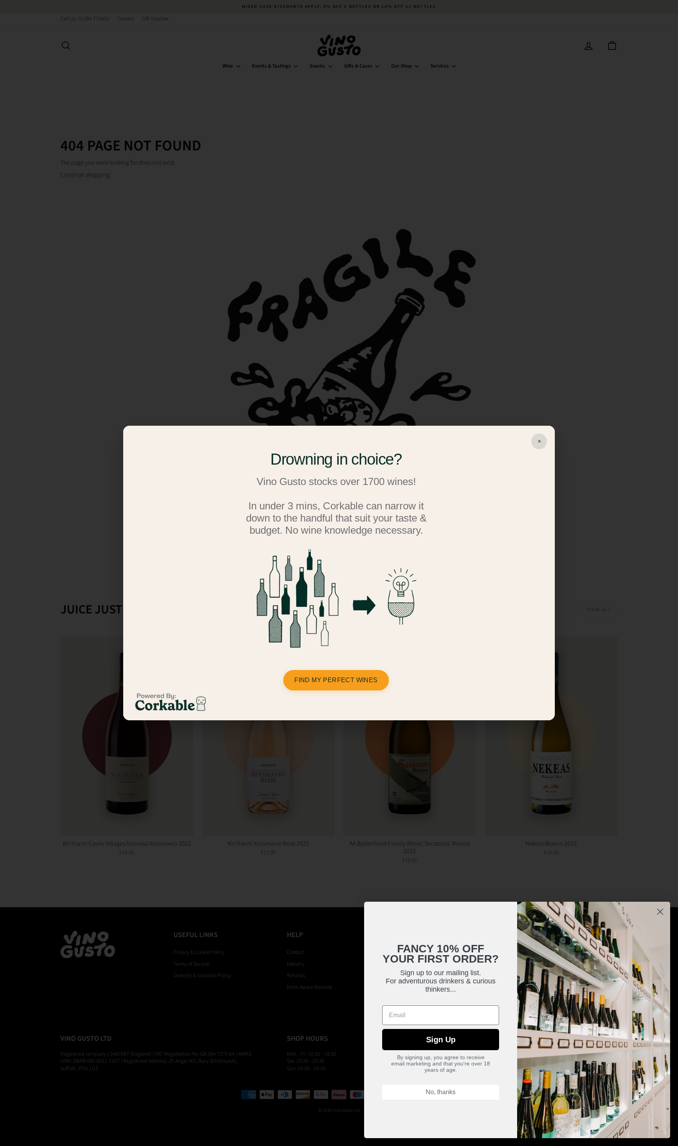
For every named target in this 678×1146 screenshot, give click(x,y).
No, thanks (441, 1092)
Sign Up (441, 1039)
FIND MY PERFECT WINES (335, 680)
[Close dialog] (660, 912)
